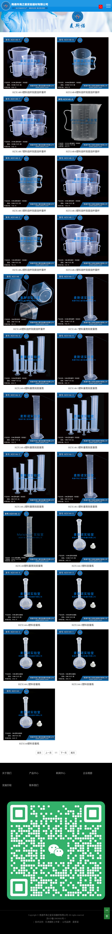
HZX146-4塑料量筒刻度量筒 (29, 447)
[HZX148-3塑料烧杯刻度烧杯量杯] (82, 181)
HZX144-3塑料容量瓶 (83, 625)
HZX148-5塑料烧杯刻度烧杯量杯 (29, 210)
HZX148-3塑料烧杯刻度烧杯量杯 (83, 210)
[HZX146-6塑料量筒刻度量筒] (29, 359)
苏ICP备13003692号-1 (56, 918)
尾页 (73, 753)
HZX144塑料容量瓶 (29, 743)
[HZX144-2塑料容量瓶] (29, 655)
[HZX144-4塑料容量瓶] (29, 596)
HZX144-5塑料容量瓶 (83, 566)
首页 (39, 753)
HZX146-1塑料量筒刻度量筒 (82, 506)
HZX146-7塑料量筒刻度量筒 (82, 329)
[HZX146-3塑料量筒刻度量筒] (82, 418)
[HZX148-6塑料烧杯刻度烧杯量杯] (82, 122)
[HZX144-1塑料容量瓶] (82, 655)
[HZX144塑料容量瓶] (29, 714)
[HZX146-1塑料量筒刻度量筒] (82, 477)
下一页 (64, 753)
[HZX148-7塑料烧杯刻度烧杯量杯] (29, 122)
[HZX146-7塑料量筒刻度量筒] (82, 300)
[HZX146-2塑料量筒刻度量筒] (29, 477)
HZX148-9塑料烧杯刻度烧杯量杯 (29, 92)
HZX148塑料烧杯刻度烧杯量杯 (29, 329)
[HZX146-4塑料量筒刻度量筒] (29, 418)
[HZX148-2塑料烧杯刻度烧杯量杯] (29, 240)
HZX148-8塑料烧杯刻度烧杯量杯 (83, 92)
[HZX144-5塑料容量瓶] (82, 537)
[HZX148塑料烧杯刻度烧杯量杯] (29, 300)
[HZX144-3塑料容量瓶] (82, 596)
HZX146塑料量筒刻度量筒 (29, 566)
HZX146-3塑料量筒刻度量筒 (82, 447)
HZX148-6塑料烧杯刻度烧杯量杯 (83, 151)
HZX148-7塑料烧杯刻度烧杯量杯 (29, 151)
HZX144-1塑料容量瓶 (83, 684)
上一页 (48, 753)
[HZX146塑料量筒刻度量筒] (29, 537)
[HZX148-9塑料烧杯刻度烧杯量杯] (29, 63)
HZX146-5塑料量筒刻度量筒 (82, 388)
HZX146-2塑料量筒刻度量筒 (29, 506)
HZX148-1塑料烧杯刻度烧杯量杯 (83, 270)
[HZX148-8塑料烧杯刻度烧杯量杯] (82, 63)
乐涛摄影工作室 (52, 922)
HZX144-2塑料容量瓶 (29, 684)
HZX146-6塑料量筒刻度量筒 (29, 388)
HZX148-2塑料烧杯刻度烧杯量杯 (29, 270)
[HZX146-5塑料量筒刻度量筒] (82, 359)
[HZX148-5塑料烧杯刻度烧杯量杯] (29, 181)
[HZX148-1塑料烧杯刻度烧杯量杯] (82, 240)
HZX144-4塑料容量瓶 (29, 625)
